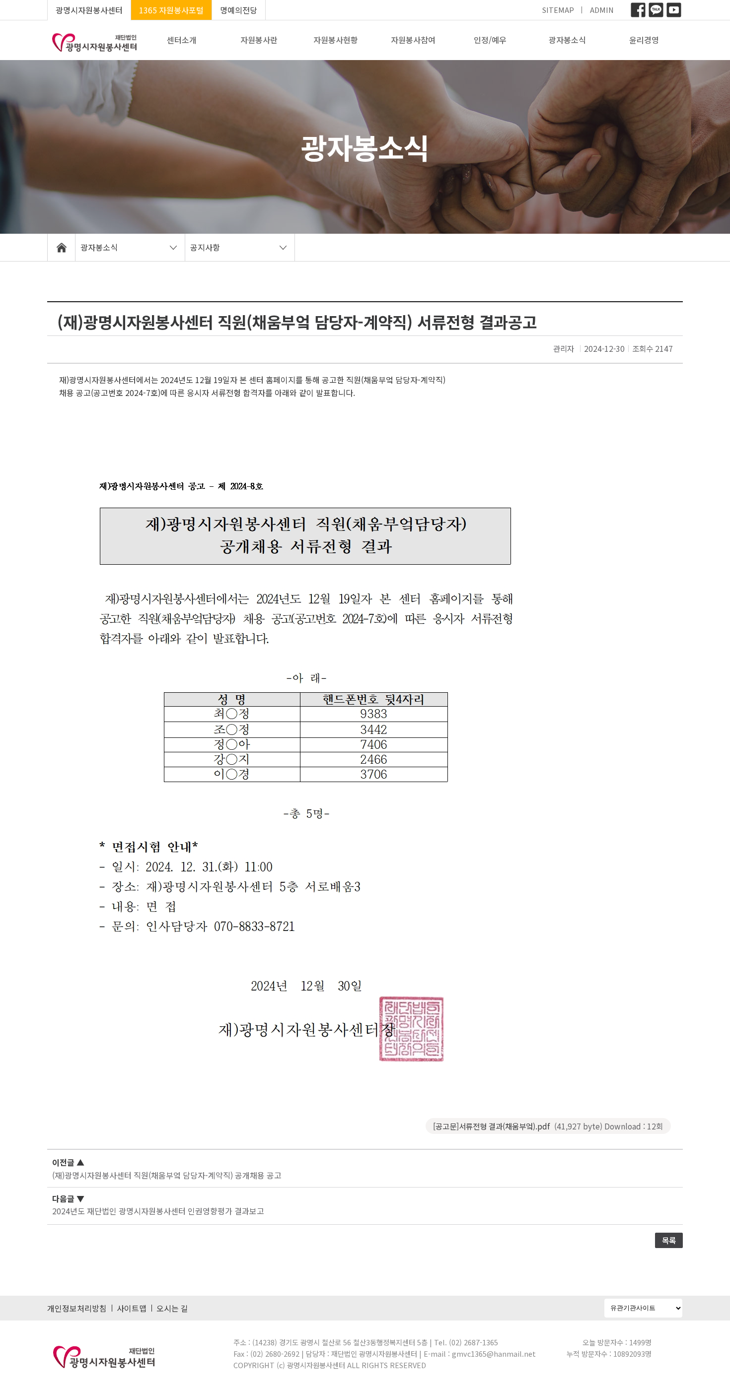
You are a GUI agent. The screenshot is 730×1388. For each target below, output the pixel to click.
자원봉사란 (259, 40)
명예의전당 (238, 10)
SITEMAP (558, 9)
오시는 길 (172, 1308)
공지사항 (205, 247)
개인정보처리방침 (77, 1308)
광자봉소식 (567, 40)
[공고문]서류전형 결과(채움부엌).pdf (548, 1126)
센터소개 (182, 40)
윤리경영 (644, 40)
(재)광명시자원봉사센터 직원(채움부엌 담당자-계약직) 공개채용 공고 (167, 1175)
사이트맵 (131, 1308)
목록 (669, 1240)
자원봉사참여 (413, 40)
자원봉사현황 (335, 40)
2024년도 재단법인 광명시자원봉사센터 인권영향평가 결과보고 (158, 1211)
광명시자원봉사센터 (89, 10)
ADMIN (602, 9)
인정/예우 (490, 40)
